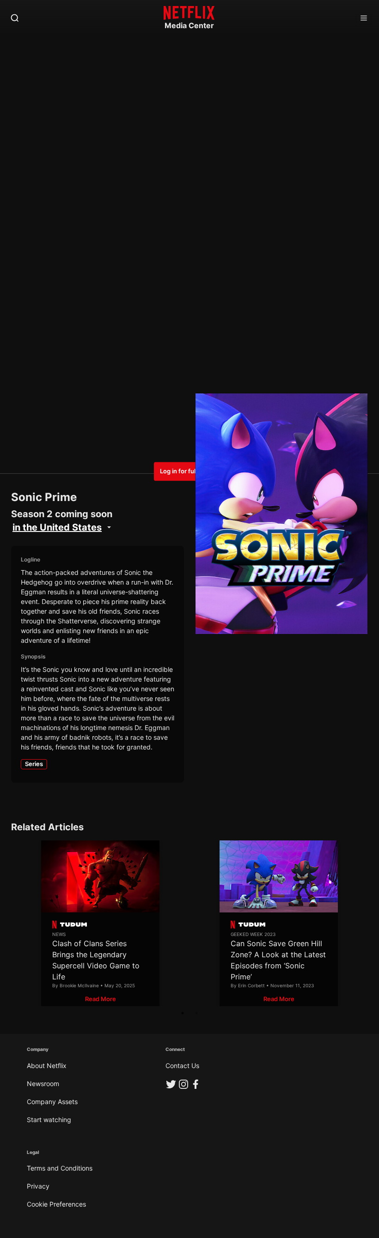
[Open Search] (15, 18)
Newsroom (43, 1083)
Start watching (49, 1119)
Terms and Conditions (59, 1168)
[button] (100, 999)
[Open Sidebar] (364, 18)
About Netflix (47, 1065)
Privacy (38, 1186)
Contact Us (182, 1065)
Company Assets (52, 1101)
